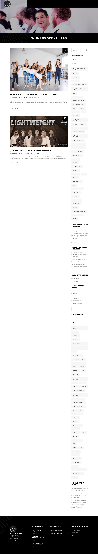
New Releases (75, 278)
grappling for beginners (77, 120)
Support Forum (84, 233)
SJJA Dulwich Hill (15, 97)
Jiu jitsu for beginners (77, 136)
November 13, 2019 (28, 153)
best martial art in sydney (79, 89)
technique (76, 192)
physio (75, 162)
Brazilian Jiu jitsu (78, 104)
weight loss (76, 200)
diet (74, 108)
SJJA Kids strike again (37, 531)
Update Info (74, 281)
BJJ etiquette (77, 97)
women (75, 207)
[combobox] (63, 533)
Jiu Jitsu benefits (78, 131)
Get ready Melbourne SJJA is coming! (38, 538)
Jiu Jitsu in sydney (78, 144)
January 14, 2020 (28, 97)
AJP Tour (75, 77)
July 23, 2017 (35, 546)
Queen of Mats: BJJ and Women (30, 150)
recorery (76, 170)
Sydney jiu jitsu (78, 188)
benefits (75, 80)
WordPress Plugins (76, 301)
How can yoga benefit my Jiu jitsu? (33, 94)
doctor (82, 108)
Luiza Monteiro (77, 151)
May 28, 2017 (35, 540)
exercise (75, 111)
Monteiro (76, 159)
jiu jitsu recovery (78, 147)
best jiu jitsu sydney (79, 84)
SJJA (37, 97)
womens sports (77, 214)
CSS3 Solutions (75, 291)
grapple (75, 115)
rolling (75, 177)
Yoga (74, 218)
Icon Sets (74, 293)
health (83, 124)
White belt (76, 203)
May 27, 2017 (35, 533)
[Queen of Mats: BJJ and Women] (39, 131)
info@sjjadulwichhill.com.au (18, 540)
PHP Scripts (74, 296)
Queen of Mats (77, 166)
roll (84, 174)
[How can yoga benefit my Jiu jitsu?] (39, 69)
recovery (76, 174)
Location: (53, 533)
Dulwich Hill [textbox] (59, 533)
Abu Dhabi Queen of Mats (79, 69)
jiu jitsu (83, 128)
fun (83, 111)
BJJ (74, 93)
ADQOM (75, 73)
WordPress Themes (76, 303)
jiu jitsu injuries (78, 140)
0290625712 (15, 538)
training (75, 196)
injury (75, 128)
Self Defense (77, 181)
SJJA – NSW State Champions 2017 (37, 544)
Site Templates (75, 298)
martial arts (77, 155)
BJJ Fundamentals (78, 100)
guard (75, 124)
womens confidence (79, 211)
